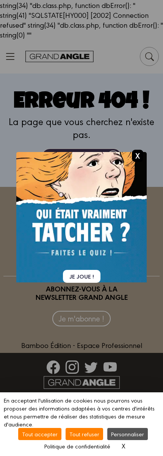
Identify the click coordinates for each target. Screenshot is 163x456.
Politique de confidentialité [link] (77, 446)
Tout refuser (84, 434)
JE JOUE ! (81, 276)
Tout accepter (40, 434)
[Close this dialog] (137, 155)
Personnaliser (127, 434)
